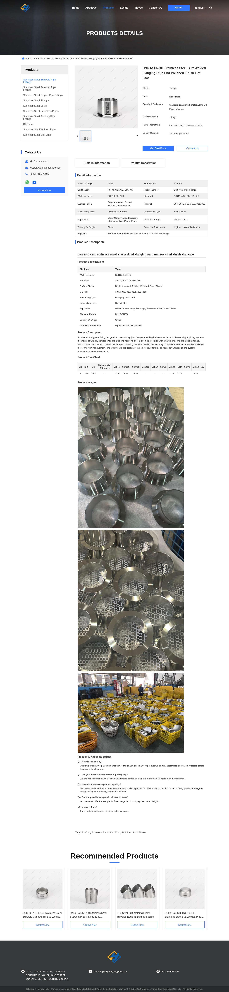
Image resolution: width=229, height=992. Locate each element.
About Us (91, 7)
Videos (138, 7)
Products (108, 7)
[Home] (25, 7)
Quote (178, 7)
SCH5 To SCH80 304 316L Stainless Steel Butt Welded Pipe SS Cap (183, 915)
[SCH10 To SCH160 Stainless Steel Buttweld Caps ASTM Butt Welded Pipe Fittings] (42, 889)
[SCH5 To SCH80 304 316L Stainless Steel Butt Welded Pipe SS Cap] (185, 889)
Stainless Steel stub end (105, 832)
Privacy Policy (43, 989)
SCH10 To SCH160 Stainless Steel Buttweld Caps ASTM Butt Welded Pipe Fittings (42, 915)
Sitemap (30, 989)
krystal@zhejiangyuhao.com (45, 167)
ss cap (86, 832)
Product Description (143, 163)
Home (75, 7)
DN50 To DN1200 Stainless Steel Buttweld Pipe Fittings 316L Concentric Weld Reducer (88, 915)
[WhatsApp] (27, 182)
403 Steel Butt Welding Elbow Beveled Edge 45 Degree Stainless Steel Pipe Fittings (136, 915)
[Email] (34, 182)
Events (124, 7)
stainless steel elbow (133, 832)
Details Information (97, 163)
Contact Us (155, 7)
